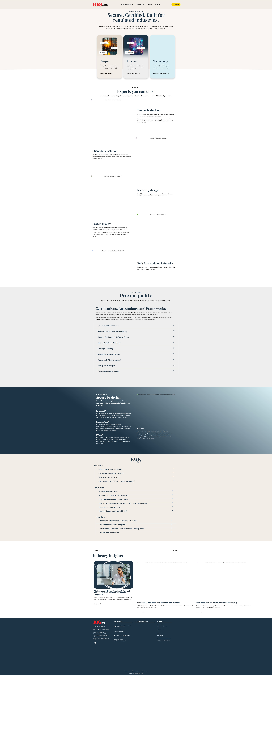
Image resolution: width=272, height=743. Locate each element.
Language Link (160, 629)
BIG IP (158, 633)
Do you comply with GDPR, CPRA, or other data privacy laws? (122, 529)
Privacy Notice (135, 671)
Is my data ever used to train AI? (110, 469)
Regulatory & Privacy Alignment (109, 360)
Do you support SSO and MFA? (110, 507)
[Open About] (159, 4)
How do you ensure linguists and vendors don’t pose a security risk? (123, 503)
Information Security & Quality (109, 354)
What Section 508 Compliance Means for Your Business (158, 602)
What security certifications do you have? (114, 495)
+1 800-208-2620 (117, 629)
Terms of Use (127, 671)
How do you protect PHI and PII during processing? (116, 481)
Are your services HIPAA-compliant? (113, 525)
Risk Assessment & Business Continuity (112, 331)
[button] (136, 326)
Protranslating (160, 624)
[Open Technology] (143, 4)
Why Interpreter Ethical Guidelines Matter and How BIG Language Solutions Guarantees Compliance (112, 592)
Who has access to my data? (108, 477)
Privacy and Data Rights (106, 366)
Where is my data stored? (108, 491)
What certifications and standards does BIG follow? (118, 521)
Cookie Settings (144, 671)
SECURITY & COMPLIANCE (122, 635)
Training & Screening (105, 349)
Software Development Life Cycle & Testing (113, 337)
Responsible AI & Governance (108, 326)
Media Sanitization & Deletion (108, 371)
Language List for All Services (163, 640)
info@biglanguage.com (119, 631)
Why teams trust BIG (118, 639)
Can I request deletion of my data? (110, 473)
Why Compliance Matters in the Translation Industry (216, 602)
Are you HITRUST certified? (109, 532)
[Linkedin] (95, 643)
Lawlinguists (160, 635)
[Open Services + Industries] (132, 4)
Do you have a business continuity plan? (113, 499)
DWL (158, 631)
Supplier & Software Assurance (109, 343)
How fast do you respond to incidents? (113, 511)
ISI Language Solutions (162, 626)
